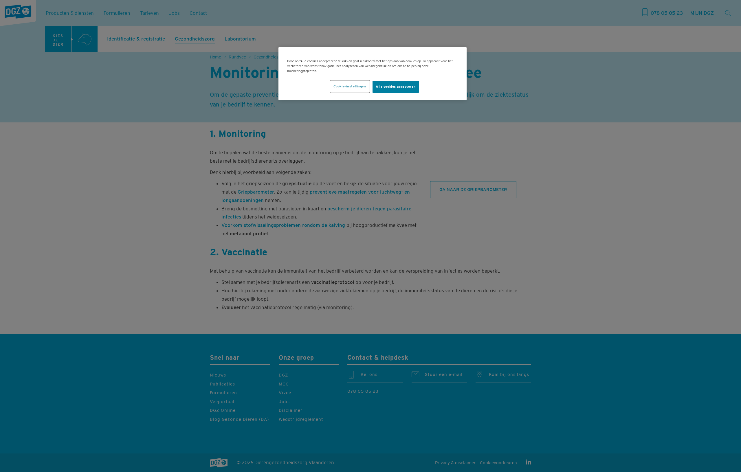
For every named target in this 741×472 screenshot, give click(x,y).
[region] (372, 73)
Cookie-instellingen (349, 86)
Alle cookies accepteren (396, 87)
